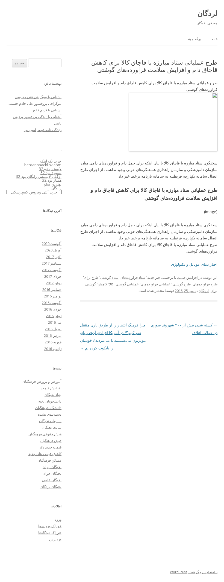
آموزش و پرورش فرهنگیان (41, 381)
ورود (58, 519)
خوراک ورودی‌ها (49, 525)
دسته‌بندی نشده (49, 414)
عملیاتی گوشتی (127, 284)
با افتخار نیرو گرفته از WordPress (193, 572)
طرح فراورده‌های (205, 284)
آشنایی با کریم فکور (46, 110)
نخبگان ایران (52, 466)
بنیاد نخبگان (53, 394)
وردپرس (55, 539)
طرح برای (91, 277)
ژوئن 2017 (53, 282)
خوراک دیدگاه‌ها (49, 532)
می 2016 (54, 322)
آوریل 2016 (53, 328)
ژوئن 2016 (53, 315)
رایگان (56, 187)
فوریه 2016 (53, 342)
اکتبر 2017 (53, 256)
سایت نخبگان (51, 427)
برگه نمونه (194, 39)
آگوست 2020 (51, 243)
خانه (214, 39)
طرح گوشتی (181, 284)
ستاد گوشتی (109, 277)
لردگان (207, 13)
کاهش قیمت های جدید (44, 453)
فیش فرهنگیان (50, 440)
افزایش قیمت (187, 277)
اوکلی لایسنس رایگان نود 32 (38, 176)
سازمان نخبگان (50, 420)
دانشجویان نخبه (49, 401)
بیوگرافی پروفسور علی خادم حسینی (34, 103)
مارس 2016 (52, 335)
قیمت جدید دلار (50, 447)
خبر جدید (153, 277)
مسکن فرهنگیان (49, 460)
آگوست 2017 (51, 269)
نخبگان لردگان (50, 486)
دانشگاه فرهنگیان (48, 407)
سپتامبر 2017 (51, 263)
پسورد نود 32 (50, 172)
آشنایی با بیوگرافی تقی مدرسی (38, 96)
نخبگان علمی (51, 479)
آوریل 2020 (53, 250)
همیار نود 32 (51, 180)
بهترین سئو (52, 184)
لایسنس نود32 (50, 168)
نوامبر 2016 (52, 296)
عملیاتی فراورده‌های (155, 284)
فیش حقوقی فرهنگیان (44, 434)
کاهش (102, 284)
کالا (111, 284)
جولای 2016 (52, 309)
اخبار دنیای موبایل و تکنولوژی (194, 264)
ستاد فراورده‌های (132, 277)
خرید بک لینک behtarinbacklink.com (42, 162)
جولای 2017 (52, 276)
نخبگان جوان (52, 473)
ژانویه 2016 (52, 348)
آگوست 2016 (51, 302)
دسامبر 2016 (51, 289)
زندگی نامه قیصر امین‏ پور (42, 129)
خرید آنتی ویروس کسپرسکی (34, 192)
